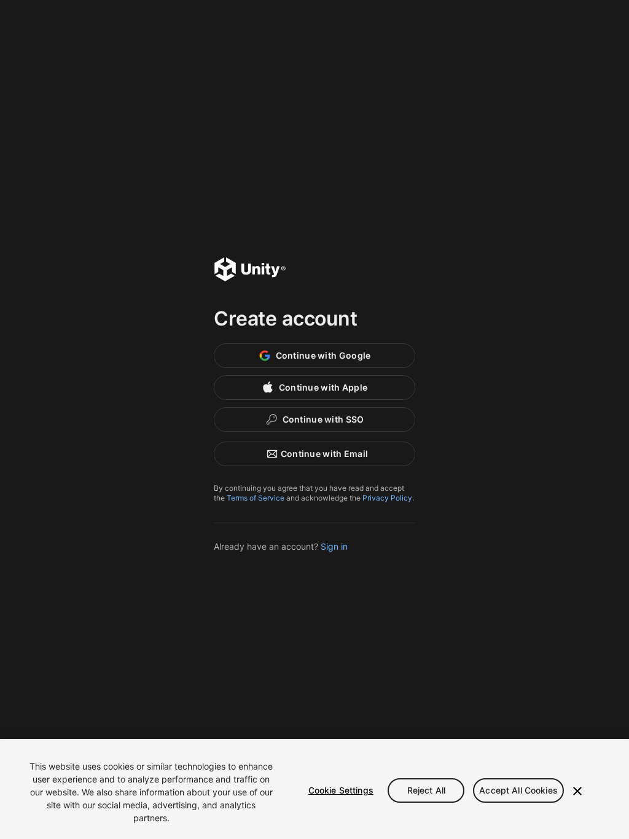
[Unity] (250, 270)
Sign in (334, 546)
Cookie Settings (340, 790)
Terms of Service (255, 497)
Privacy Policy (387, 497)
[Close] (577, 791)
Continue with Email (324, 453)
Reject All (426, 790)
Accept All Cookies (518, 790)
